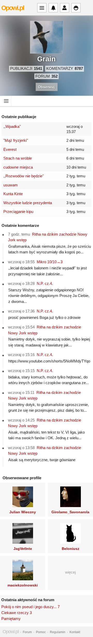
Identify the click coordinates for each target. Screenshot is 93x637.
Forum (27, 632)
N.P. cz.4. (45, 283)
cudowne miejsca (18, 167)
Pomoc (41, 632)
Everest (10, 149)
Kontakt (74, 632)
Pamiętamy (11, 618)
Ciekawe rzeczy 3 (16, 612)
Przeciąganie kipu (18, 211)
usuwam (10, 185)
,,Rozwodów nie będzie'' (23, 176)
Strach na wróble (17, 158)
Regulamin (57, 632)
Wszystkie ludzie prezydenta (27, 203)
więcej (70, 572)
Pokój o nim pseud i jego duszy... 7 (30, 607)
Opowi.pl (12, 7)
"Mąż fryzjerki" (15, 140)
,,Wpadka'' (12, 126)
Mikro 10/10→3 (50, 262)
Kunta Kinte (13, 194)
